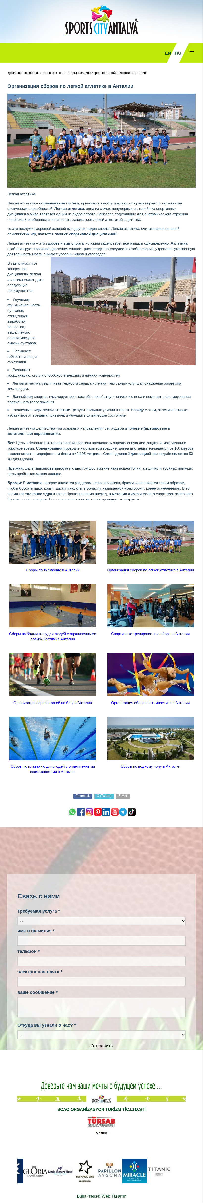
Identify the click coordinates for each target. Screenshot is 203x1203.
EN (168, 53)
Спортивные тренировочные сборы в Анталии (150, 634)
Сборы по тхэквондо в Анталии (52, 570)
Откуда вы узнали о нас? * (46, 1025)
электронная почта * (39, 971)
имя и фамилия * (36, 930)
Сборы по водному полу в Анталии (150, 766)
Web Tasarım (114, 1196)
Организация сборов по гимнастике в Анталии (150, 703)
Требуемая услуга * (38, 911)
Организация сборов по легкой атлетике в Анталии (150, 570)
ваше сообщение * (37, 992)
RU (178, 53)
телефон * (28, 951)
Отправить (102, 1046)
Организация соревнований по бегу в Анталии (52, 703)
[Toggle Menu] (192, 51)
